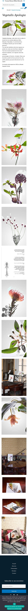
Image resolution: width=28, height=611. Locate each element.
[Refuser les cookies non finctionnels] (26, 603)
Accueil (14, 563)
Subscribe (14, 591)
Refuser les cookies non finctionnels (14, 606)
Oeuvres (14, 566)
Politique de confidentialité (14, 608)
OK (14, 604)
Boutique (14, 570)
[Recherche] (23, 4)
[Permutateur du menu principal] (3, 8)
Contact (14, 573)
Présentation (14, 568)
